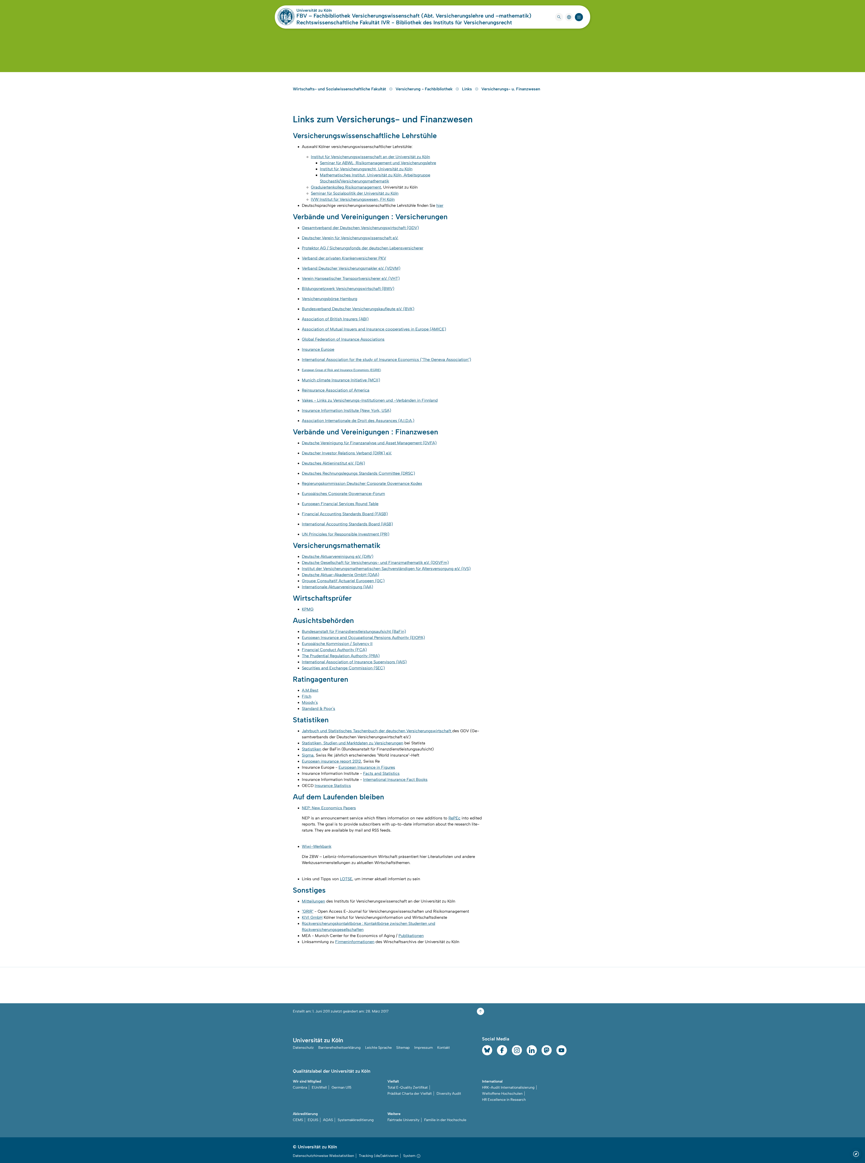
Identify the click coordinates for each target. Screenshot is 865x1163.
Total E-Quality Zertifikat (407, 1087)
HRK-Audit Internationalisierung (508, 1087)
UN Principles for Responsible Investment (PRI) (345, 534)
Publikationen (411, 935)
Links (467, 89)
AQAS (328, 1120)
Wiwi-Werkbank (316, 846)
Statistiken (311, 749)
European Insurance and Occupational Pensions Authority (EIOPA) (363, 637)
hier (439, 205)
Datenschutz (303, 1047)
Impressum (423, 1047)
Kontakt (443, 1047)
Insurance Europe (318, 349)
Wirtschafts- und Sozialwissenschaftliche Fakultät (340, 89)
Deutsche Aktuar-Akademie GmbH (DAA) (340, 574)
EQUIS (313, 1120)
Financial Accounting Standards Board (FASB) (345, 513)
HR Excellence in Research (504, 1099)
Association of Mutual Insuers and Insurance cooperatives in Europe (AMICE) (374, 329)
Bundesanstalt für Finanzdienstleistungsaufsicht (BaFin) (354, 631)
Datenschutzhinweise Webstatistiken (323, 1156)
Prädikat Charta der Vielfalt (409, 1093)
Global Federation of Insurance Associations (343, 339)
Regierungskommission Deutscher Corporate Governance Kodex (362, 483)
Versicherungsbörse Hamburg (329, 298)
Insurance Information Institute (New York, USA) (346, 410)
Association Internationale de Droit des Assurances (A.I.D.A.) (358, 420)
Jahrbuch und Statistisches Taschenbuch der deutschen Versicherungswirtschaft (377, 730)
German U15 (341, 1087)
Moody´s (310, 702)
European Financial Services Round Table (340, 503)
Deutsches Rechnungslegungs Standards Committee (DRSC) (358, 473)
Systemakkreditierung (356, 1120)
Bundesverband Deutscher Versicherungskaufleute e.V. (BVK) (358, 308)
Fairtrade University (403, 1120)
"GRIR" (307, 911)
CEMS (298, 1120)
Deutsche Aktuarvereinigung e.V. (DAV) (337, 556)
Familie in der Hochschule (445, 1120)
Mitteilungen (313, 901)
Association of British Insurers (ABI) (335, 319)
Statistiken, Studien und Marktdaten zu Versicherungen (352, 743)
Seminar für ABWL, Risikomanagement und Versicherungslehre (378, 162)
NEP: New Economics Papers (329, 807)
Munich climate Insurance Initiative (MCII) (341, 380)
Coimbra (300, 1087)
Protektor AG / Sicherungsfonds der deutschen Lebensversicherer (362, 248)
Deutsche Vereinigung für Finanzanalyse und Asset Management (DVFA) (369, 442)
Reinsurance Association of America (335, 390)
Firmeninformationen (354, 941)
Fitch (306, 696)
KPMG (308, 609)
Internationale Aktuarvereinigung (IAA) (337, 586)
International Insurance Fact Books (395, 779)
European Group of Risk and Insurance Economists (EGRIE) (341, 370)
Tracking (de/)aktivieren (378, 1156)
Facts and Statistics (381, 773)
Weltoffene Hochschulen (502, 1093)
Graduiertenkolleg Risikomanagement (346, 187)
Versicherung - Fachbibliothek (425, 89)
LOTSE (346, 878)
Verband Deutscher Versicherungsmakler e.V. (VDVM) (351, 268)
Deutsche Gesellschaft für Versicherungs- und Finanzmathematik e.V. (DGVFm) (375, 562)
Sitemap (403, 1047)
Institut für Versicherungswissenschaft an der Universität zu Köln (370, 156)
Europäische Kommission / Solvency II (337, 643)
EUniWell (319, 1087)
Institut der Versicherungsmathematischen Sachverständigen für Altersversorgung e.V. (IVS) (386, 568)
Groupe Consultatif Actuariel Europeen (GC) (343, 580)
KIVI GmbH (312, 917)
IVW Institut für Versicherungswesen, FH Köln (353, 199)
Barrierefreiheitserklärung (339, 1047)
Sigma (308, 755)
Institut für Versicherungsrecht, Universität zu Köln (366, 168)
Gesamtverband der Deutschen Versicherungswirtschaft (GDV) (360, 227)
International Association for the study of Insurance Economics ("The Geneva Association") (386, 359)
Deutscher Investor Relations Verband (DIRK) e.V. (347, 453)
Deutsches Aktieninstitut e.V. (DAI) (333, 463)
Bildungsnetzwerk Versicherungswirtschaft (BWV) (348, 288)
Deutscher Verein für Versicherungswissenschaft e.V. (350, 237)
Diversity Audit (449, 1093)
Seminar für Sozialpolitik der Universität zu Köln (354, 193)
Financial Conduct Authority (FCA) (334, 649)
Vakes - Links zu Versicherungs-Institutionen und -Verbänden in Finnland (370, 400)
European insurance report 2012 (331, 761)
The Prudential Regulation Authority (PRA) (341, 655)
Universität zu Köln (327, 10)
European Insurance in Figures (367, 767)
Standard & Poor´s (318, 708)
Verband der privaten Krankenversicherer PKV (344, 258)
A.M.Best (310, 690)
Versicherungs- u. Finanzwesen (510, 89)
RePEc (454, 818)
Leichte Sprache (378, 1047)
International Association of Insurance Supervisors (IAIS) (354, 661)
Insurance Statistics (333, 785)
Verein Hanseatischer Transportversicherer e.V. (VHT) (351, 278)
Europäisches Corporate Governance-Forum (343, 493)
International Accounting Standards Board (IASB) (347, 524)
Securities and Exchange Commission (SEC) (343, 668)
